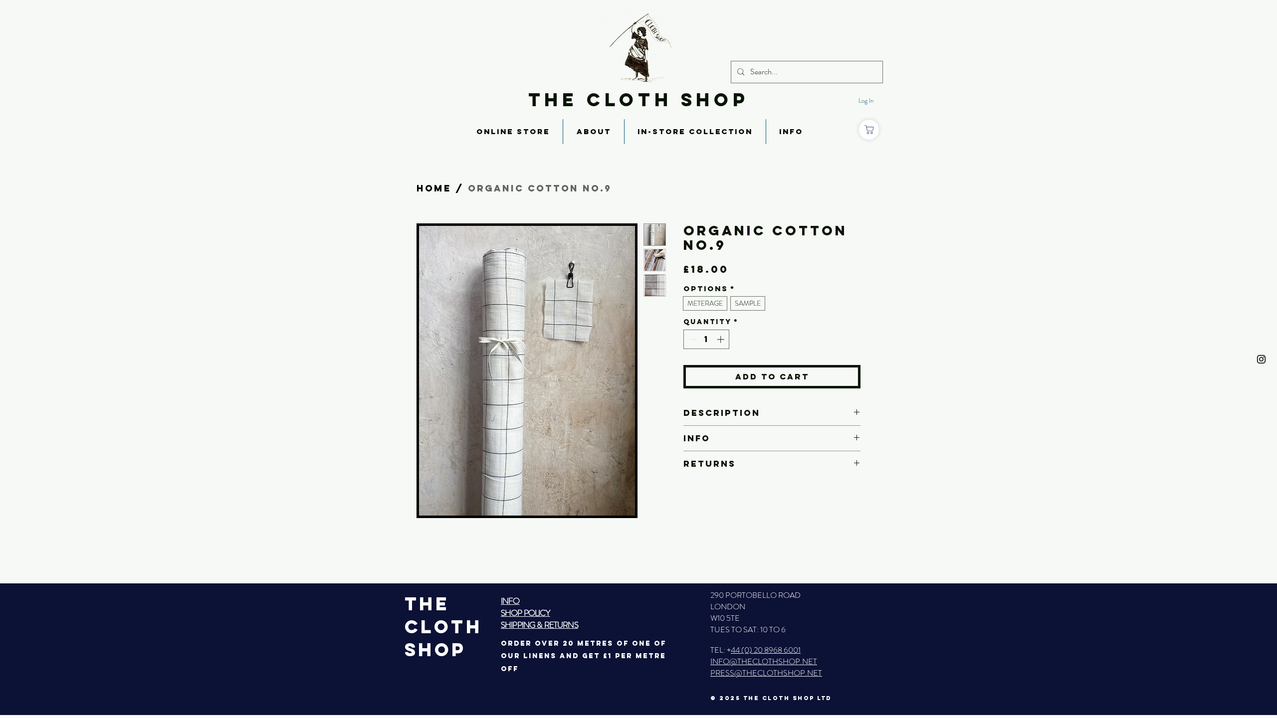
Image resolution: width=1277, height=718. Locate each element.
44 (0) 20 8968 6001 (766, 650)
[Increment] (721, 339)
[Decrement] (691, 339)
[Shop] (869, 130)
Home (434, 188)
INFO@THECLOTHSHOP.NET (763, 661)
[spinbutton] (706, 339)
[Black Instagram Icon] (1261, 359)
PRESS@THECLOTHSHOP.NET (766, 673)
